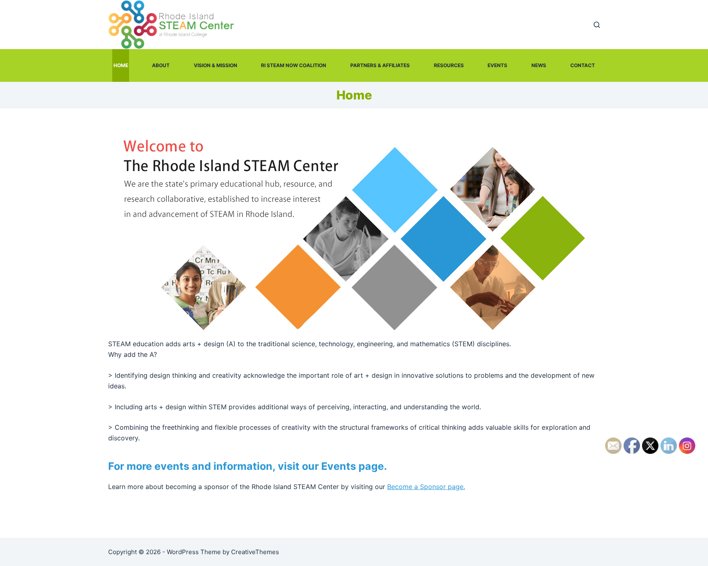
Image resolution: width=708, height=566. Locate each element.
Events (497, 65)
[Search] (597, 25)
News (538, 65)
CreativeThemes (255, 552)
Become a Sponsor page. (426, 487)
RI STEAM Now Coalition (293, 65)
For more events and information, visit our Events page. (247, 466)
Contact (582, 65)
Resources (449, 65)
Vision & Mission (215, 65)
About (161, 65)
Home (120, 65)
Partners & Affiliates (380, 65)
